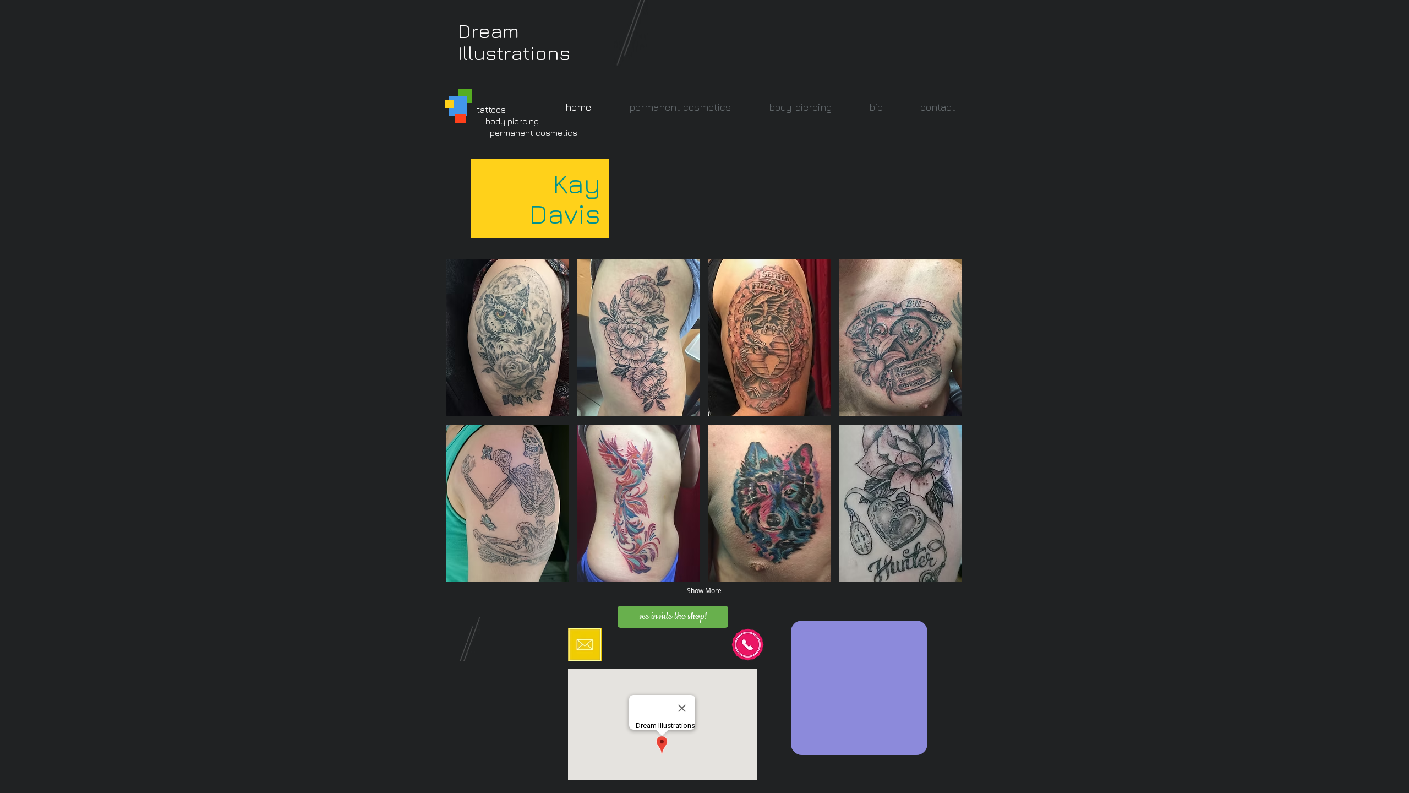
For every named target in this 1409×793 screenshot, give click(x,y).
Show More (704, 590)
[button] (507, 337)
